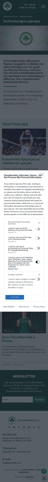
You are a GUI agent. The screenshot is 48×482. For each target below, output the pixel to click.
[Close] (42, 175)
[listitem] (24, 223)
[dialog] (24, 241)
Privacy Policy (39, 307)
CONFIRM (15, 297)
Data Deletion (9, 307)
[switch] (38, 229)
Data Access (24, 307)
